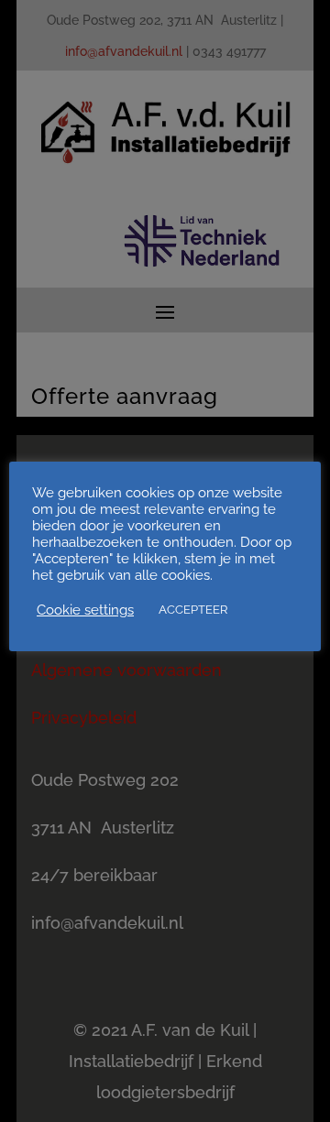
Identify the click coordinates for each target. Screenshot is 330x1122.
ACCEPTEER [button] (193, 609)
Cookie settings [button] (85, 609)
